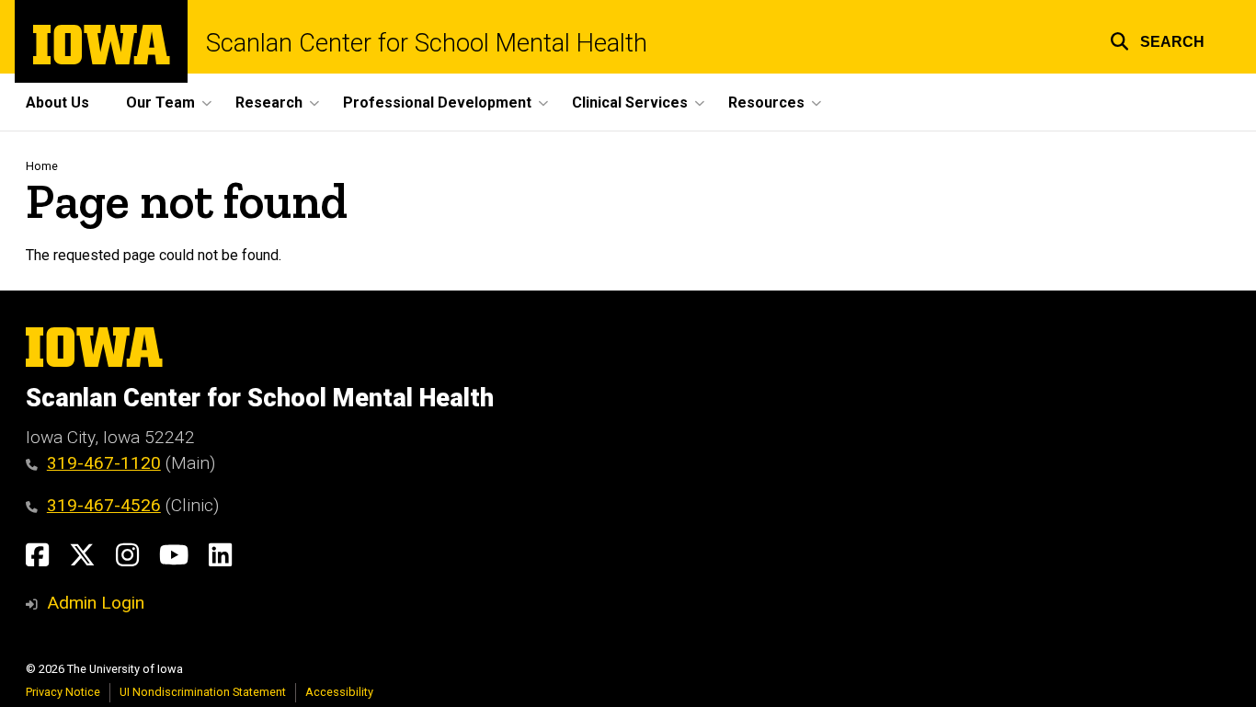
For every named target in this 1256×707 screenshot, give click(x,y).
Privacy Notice (63, 692)
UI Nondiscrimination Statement (203, 692)
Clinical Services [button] (630, 102)
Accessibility (339, 692)
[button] (1157, 39)
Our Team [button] (160, 102)
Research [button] (269, 102)
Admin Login (95, 602)
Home (42, 166)
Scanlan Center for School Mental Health (426, 43)
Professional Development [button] (437, 102)
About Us (57, 102)
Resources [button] (766, 102)
